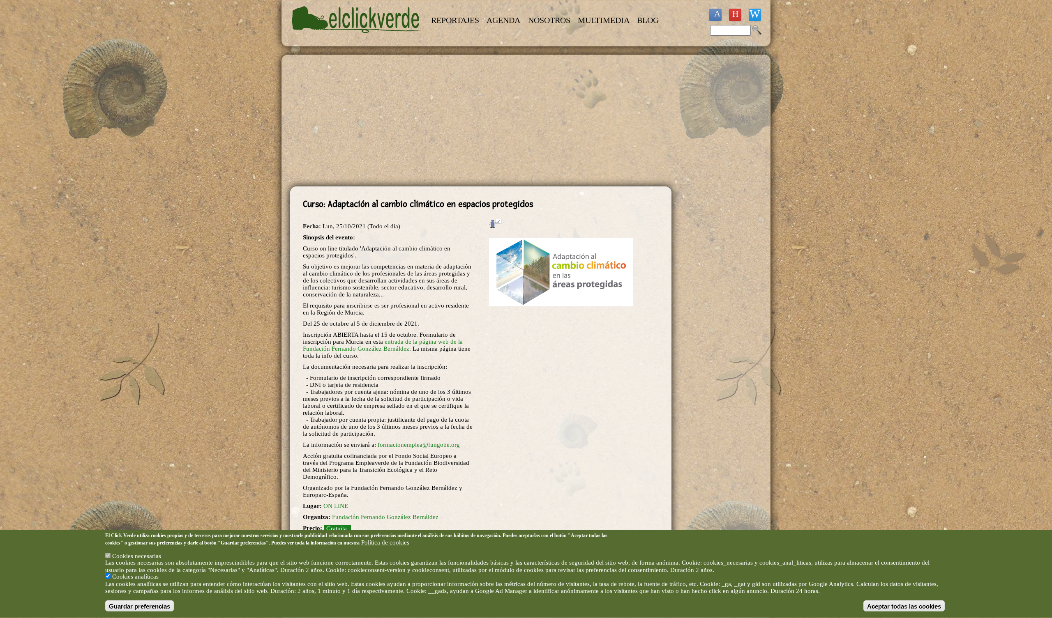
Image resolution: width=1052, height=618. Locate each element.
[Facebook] (715, 15)
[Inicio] (356, 37)
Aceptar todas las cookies (904, 606)
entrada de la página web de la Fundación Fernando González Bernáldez (383, 345)
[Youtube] (735, 15)
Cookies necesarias (136, 556)
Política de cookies (385, 542)
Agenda (503, 20)
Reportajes (455, 20)
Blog (648, 20)
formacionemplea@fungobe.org (419, 444)
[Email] (755, 15)
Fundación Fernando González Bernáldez (385, 517)
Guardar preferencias (139, 606)
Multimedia (604, 20)
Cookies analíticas (135, 577)
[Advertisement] (480, 120)
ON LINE (335, 506)
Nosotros (549, 20)
